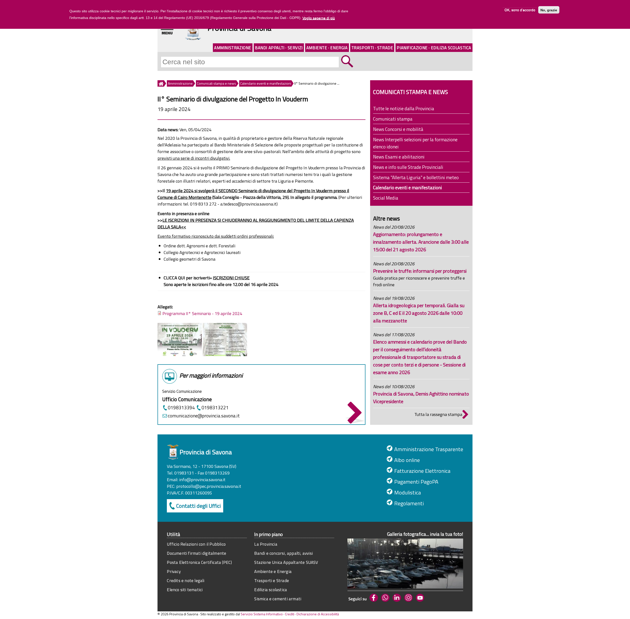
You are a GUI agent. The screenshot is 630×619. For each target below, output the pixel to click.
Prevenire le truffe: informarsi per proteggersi (420, 271)
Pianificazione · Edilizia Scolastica (434, 48)
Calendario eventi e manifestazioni (265, 83)
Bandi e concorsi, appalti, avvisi (283, 553)
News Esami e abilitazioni (399, 156)
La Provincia (265, 544)
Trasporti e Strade (271, 580)
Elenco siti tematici (185, 589)
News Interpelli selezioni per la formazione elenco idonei (415, 143)
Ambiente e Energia (273, 571)
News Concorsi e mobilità (398, 129)
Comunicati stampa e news (216, 83)
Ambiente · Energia (327, 48)
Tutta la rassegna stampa (438, 414)
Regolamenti (409, 503)
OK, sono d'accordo (519, 10)
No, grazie (548, 10)
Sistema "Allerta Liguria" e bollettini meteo (416, 177)
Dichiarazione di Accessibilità (318, 614)
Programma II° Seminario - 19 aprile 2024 (202, 313)
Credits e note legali (185, 580)
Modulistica (407, 492)
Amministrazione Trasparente (428, 449)
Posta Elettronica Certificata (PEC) (199, 562)
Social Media (385, 197)
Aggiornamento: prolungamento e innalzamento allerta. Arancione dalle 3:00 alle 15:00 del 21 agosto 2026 (421, 241)
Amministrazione (232, 48)
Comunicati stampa (392, 118)
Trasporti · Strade (372, 48)
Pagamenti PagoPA (416, 481)
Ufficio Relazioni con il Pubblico (196, 544)
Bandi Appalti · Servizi (279, 48)
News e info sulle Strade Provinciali (408, 167)
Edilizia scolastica (270, 589)
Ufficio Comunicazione (187, 399)
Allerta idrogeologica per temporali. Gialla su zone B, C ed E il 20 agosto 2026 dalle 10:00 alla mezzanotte (418, 313)
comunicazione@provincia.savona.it (204, 415)
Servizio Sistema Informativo (262, 614)
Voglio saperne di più (318, 18)
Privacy (173, 571)
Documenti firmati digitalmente (196, 553)
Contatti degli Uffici (198, 506)
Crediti (289, 614)
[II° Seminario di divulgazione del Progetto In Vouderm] (180, 354)
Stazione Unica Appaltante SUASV (286, 562)
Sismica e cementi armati (277, 598)
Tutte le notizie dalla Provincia (403, 108)
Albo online (407, 460)
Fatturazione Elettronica (422, 471)
